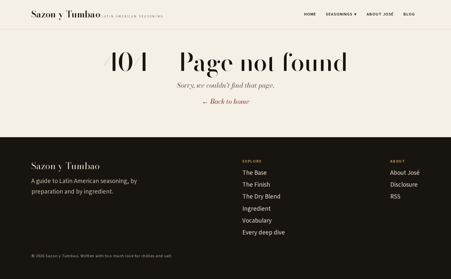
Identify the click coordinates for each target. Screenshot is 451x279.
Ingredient (256, 208)
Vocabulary (257, 220)
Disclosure (404, 184)
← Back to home (226, 101)
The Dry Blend (261, 196)
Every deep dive (263, 232)
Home (310, 14)
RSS (395, 196)
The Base (254, 173)
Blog (409, 14)
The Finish (256, 184)
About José (380, 14)
